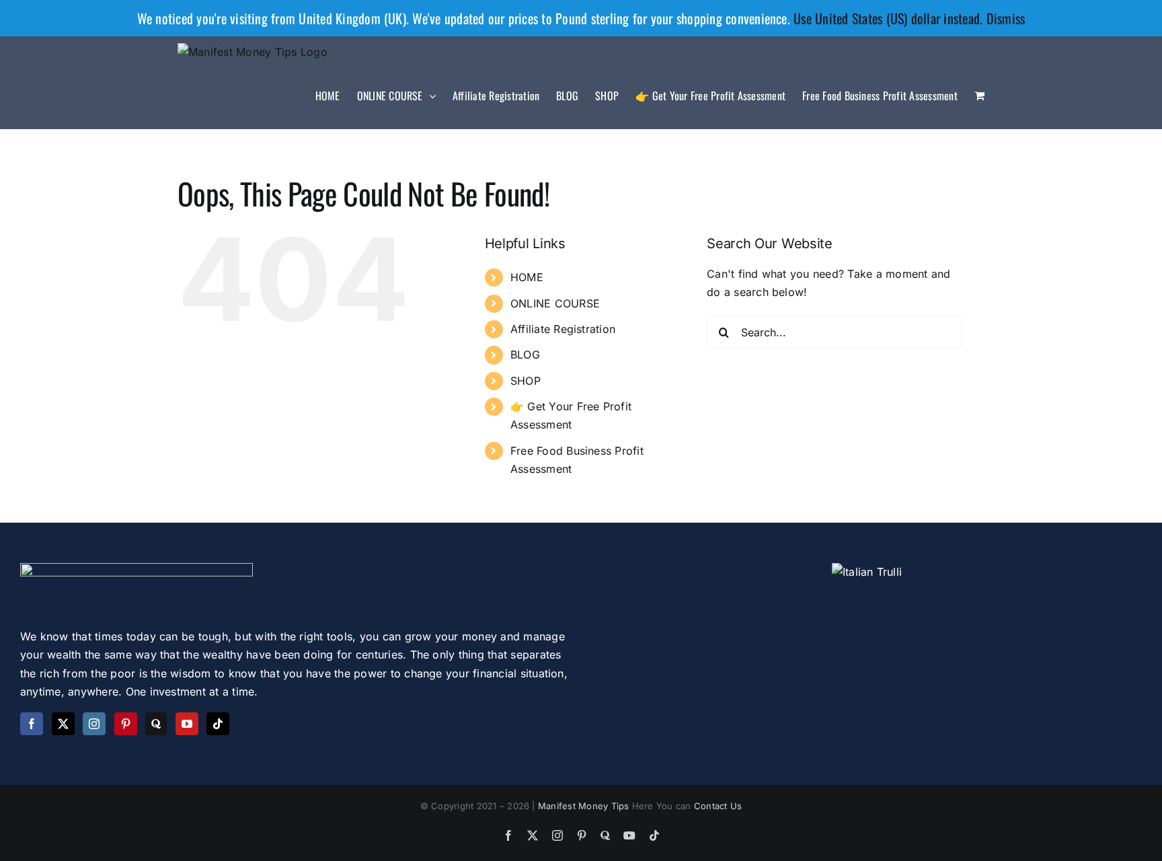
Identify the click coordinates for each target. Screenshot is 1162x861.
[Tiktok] (217, 723)
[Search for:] (834, 331)
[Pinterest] (125, 723)
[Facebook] (31, 723)
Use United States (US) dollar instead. (887, 18)
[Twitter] (63, 723)
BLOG (525, 354)
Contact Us (718, 805)
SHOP (525, 380)
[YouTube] (187, 723)
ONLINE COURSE (555, 303)
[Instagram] (94, 723)
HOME (526, 277)
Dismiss (1005, 18)
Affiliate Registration (562, 329)
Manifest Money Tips (585, 805)
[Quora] (156, 723)
